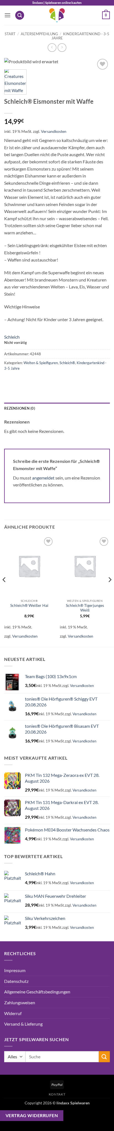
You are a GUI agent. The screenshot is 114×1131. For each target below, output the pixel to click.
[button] (7, 15)
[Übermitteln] (104, 1056)
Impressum (14, 970)
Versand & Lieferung (23, 1023)
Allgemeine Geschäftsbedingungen (37, 991)
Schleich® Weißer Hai (29, 605)
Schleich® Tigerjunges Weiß (85, 608)
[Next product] (52, 47)
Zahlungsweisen (19, 1002)
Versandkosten (53, 131)
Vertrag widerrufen (32, 1115)
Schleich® (67, 363)
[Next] (109, 590)
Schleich (12, 336)
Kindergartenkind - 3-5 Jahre (80, 36)
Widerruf (13, 1013)
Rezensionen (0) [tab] (19, 408)
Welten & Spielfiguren (41, 363)
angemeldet (43, 477)
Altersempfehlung (39, 34)
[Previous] (4, 590)
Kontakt (57, 1094)
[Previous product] (62, 47)
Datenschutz (16, 981)
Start (10, 34)
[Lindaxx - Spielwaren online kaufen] (57, 15)
